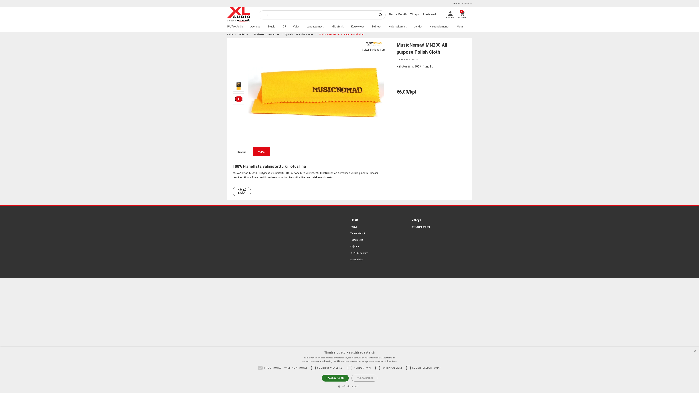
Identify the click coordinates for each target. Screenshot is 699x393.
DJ (284, 27)
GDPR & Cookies (359, 253)
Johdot (418, 27)
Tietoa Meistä (397, 14)
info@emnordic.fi (421, 227)
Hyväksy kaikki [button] (335, 378)
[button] (349, 386)
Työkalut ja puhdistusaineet (299, 34)
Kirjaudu (354, 246)
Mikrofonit (337, 27)
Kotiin (230, 34)
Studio (271, 27)
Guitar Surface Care (374, 50)
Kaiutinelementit (439, 27)
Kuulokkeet (357, 27)
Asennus (255, 27)
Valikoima (243, 34)
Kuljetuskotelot (398, 27)
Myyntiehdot (356, 259)
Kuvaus (241, 152)
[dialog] (349, 370)
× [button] (695, 351)
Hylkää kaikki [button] (364, 378)
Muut (460, 27)
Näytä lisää (242, 191)
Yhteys (415, 14)
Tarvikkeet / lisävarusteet (266, 34)
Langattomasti (315, 27)
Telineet (376, 27)
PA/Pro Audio (235, 27)
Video (261, 152)
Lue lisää (392, 361)
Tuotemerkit (431, 14)
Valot (296, 27)
